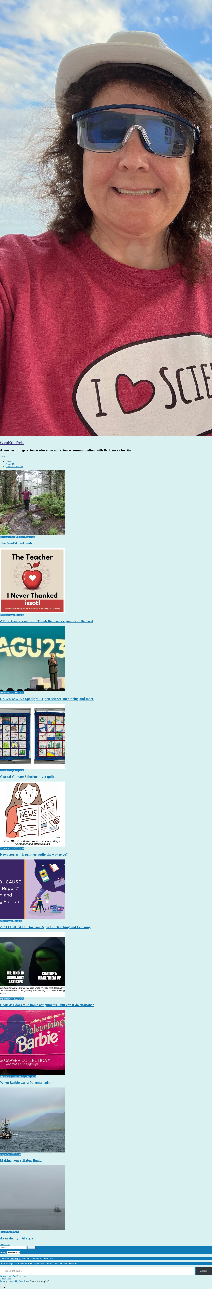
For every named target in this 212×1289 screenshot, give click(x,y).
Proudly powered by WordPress (14, 1281)
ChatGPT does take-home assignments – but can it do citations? (47, 1005)
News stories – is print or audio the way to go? (34, 854)
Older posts (5, 1244)
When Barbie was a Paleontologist (25, 1082)
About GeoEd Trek (14, 466)
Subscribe (204, 1271)
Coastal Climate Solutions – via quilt (27, 776)
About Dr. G (11, 464)
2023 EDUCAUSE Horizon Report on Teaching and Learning (45, 927)
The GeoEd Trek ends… (18, 543)
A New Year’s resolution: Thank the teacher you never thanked (46, 621)
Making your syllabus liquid (21, 1160)
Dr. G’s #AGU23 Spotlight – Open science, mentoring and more (47, 699)
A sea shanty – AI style (16, 1238)
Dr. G (32, 537)
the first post (15, 1258)
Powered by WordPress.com (13, 1276)
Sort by (3, 1252)
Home (8, 461)
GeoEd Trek (12, 442)
